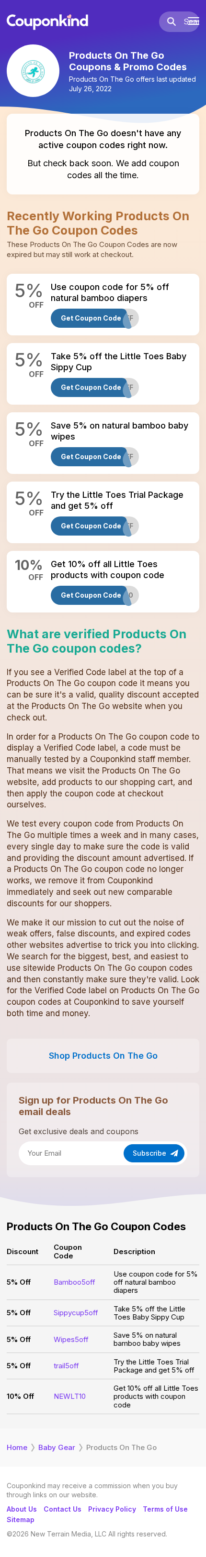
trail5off (66, 1365)
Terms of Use (165, 1509)
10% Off (20, 1396)
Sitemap (20, 1519)
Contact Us (62, 1509)
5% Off (19, 1282)
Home (17, 1447)
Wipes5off (71, 1339)
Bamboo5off (74, 1282)
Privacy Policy (112, 1509)
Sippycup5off (76, 1312)
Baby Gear (56, 1447)
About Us (22, 1509)
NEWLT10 (70, 1396)
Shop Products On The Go (103, 1056)
